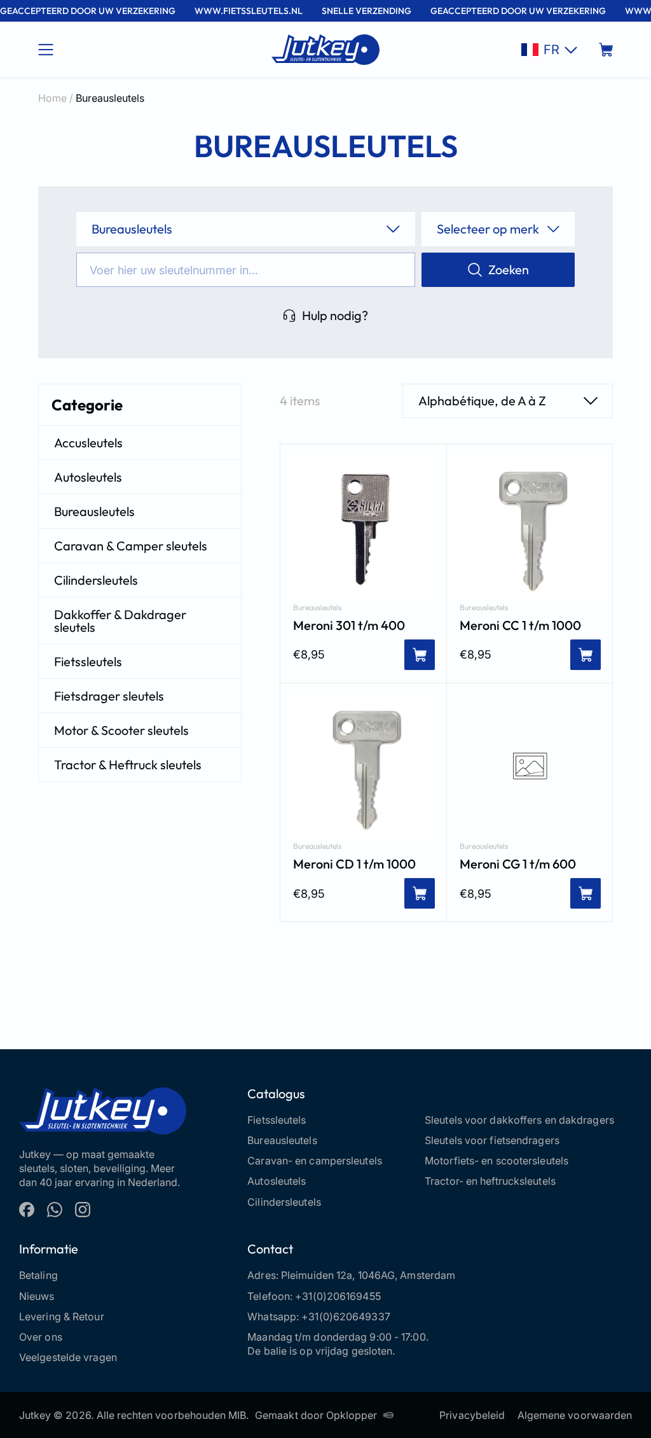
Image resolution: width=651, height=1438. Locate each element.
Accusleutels (88, 442)
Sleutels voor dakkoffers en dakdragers (519, 1119)
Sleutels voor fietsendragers (492, 1140)
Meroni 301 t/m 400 (349, 625)
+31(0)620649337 (345, 1316)
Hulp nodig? (335, 315)
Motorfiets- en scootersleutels (496, 1160)
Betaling (38, 1275)
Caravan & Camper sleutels (130, 546)
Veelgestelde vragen (68, 1357)
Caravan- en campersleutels (314, 1160)
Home (52, 98)
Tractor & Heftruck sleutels (128, 764)
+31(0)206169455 (338, 1296)
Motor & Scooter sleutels (121, 730)
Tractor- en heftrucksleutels (490, 1181)
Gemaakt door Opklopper (316, 1415)
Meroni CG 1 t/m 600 (518, 864)
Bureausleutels (94, 511)
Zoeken (508, 269)
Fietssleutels (88, 661)
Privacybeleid (472, 1415)
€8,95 (309, 654)
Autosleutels (88, 477)
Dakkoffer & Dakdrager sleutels (120, 620)
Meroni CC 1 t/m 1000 (520, 625)
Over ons (40, 1336)
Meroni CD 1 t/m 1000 (354, 864)
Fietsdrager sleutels (109, 696)
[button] (549, 49)
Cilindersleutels (96, 580)
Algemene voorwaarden (574, 1415)
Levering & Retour (61, 1316)
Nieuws (37, 1296)
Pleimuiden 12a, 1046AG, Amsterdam (368, 1275)
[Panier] (606, 50)
